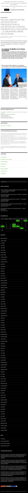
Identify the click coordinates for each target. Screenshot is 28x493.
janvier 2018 (3, 306)
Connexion (3, 438)
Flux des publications (5, 441)
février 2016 (3, 357)
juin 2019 (2, 268)
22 (14, 226)
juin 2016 (2, 348)
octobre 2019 (3, 259)
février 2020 (3, 252)
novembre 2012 (4, 425)
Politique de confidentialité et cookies (7, 491)
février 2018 (3, 303)
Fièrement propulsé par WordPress (20, 491)
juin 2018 (2, 294)
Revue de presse (4, 17)
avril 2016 (3, 353)
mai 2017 (2, 322)
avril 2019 (3, 273)
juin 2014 (2, 392)
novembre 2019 (4, 257)
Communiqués (4, 157)
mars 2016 (3, 355)
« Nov (2, 230)
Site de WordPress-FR (5, 445)
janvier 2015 (3, 381)
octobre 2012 (3, 427)
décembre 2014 (4, 383)
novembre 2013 (4, 402)
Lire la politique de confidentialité (16, 9)
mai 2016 (2, 350)
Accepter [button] (6, 9)
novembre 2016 (4, 336)
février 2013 (3, 418)
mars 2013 (3, 416)
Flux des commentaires (5, 443)
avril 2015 (3, 374)
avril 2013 (3, 413)
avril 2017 (3, 325)
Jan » (26, 230)
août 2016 (3, 343)
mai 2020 (2, 245)
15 (14, 224)
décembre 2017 (4, 308)
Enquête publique (4, 161)
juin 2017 (2, 320)
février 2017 (3, 329)
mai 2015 (2, 371)
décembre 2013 (4, 399)
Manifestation (3, 164)
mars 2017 (3, 327)
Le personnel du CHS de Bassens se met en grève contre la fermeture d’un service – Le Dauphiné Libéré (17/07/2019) (14, 469)
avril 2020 (3, 247)
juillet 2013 (3, 409)
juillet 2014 (3, 390)
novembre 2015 (4, 364)
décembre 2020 (4, 238)
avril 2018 (3, 299)
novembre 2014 (4, 385)
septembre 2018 (4, 287)
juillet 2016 (3, 346)
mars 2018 (3, 301)
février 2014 (3, 395)
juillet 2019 (3, 266)
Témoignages (3, 173)
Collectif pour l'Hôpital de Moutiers (18, 36)
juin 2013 (2, 411)
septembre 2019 (4, 261)
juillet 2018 (3, 292)
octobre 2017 (3, 313)
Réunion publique (4, 168)
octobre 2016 (3, 339)
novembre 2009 (4, 430)
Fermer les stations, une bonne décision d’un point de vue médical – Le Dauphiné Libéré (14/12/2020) (14, 190)
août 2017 (3, 317)
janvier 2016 (3, 360)
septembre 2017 (4, 315)
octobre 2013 (3, 404)
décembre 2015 (4, 362)
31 (21, 228)
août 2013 (3, 406)
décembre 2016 (4, 334)
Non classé (3, 166)
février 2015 (3, 378)
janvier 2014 (3, 397)
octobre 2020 (3, 240)
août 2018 (3, 289)
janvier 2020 (3, 254)
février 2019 (3, 278)
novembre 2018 (4, 282)
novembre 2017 (4, 310)
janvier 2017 (3, 332)
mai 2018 (2, 296)
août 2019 (3, 264)
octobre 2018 (3, 285)
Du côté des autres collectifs (6, 159)
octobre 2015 (3, 367)
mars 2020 (3, 250)
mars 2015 (3, 376)
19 (2, 226)
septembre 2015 (4, 369)
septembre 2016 (4, 341)
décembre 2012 (4, 423)
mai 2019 (2, 271)
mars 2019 (3, 275)
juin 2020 (2, 243)
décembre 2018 (4, 280)
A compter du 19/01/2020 (6, 112)
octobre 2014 (3, 388)
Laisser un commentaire (7, 37)
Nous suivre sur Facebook (6, 125)
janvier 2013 (3, 420)
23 (17, 226)
